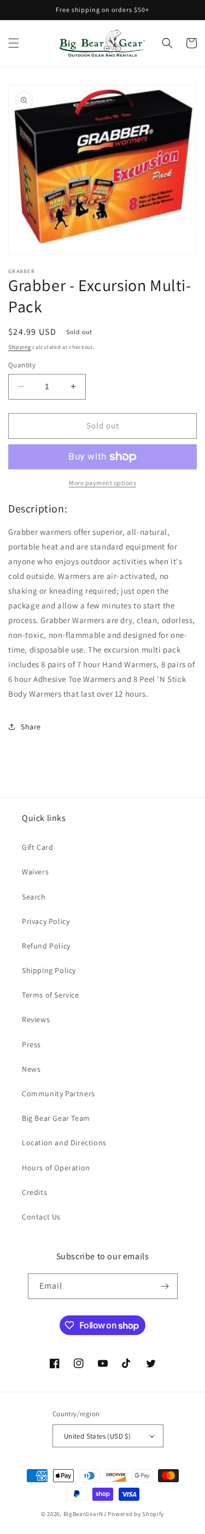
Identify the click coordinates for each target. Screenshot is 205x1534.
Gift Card (37, 847)
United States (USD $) (97, 1436)
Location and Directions (64, 1143)
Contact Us (41, 1217)
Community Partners (58, 1093)
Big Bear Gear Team (56, 1118)
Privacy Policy (45, 921)
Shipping (19, 347)
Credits (34, 1192)
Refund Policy (46, 946)
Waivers (35, 872)
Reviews (36, 1019)
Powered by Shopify (136, 1514)
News (31, 1069)
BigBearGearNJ (85, 1514)
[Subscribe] (165, 1286)
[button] (14, 43)
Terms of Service (50, 995)
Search (34, 897)
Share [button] (31, 727)
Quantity (22, 365)
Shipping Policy (49, 970)
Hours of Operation (56, 1168)
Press (31, 1044)
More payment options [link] (102, 483)
